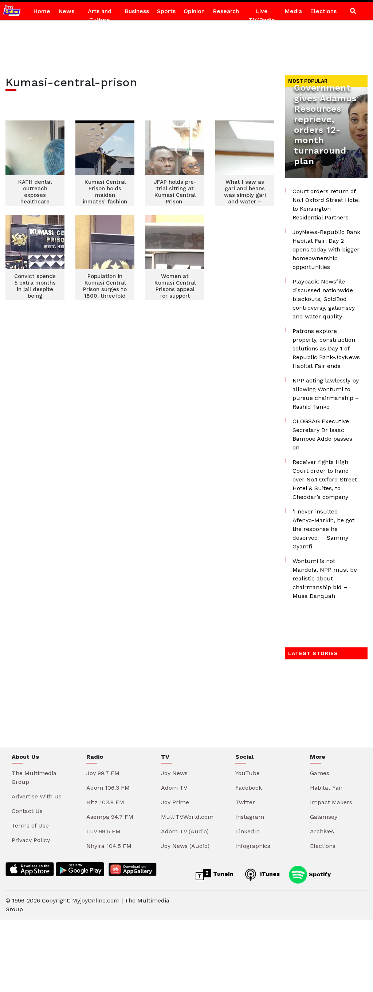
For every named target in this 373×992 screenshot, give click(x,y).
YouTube (247, 773)
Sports (166, 11)
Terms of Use (30, 825)
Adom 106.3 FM (108, 787)
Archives (322, 831)
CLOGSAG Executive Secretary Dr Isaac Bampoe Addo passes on (322, 434)
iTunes (269, 873)
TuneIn (222, 873)
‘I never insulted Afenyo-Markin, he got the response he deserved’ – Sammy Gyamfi (323, 529)
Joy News (174, 773)
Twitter (245, 802)
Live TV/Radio (262, 15)
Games (319, 773)
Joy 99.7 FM (102, 773)
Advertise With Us (37, 796)
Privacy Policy (31, 840)
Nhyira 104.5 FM (108, 845)
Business (137, 11)
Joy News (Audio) (185, 845)
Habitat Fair (326, 787)
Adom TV (174, 787)
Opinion (194, 11)
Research (226, 11)
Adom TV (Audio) (185, 831)
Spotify (319, 873)
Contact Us (27, 811)
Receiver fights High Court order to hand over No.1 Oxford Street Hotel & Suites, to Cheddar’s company (324, 479)
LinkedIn (247, 831)
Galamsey (323, 816)
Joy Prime (175, 802)
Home (41, 11)
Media (293, 11)
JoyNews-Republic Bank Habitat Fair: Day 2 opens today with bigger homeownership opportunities (326, 249)
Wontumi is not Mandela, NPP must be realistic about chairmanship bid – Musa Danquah (324, 578)
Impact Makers (331, 802)
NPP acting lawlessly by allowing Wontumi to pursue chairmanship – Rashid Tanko (325, 393)
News (66, 11)
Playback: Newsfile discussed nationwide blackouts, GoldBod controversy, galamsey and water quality (323, 299)
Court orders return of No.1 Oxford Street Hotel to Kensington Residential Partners (326, 204)
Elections (323, 11)
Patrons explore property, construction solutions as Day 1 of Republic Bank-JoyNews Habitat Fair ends (326, 348)
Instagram (249, 816)
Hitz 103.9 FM (105, 802)
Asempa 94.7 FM (109, 816)
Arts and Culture (99, 15)
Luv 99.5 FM (103, 831)
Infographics (252, 845)
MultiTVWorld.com (187, 816)
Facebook (248, 787)
